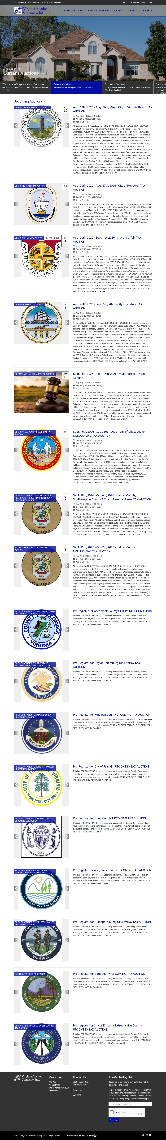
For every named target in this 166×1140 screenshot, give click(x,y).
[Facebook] (139, 1135)
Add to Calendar (82, 122)
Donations (53, 1091)
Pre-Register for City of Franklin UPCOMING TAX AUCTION (111, 766)
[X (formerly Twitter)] (143, 1135)
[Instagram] (147, 1135)
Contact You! (147, 2)
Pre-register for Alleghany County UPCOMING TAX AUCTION (112, 870)
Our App (118, 10)
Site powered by (71, 1135)
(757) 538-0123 (133, 2)
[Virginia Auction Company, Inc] (31, 10)
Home (123, 2)
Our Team (147, 10)
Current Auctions (72, 10)
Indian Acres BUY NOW (98, 10)
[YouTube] (150, 1135)
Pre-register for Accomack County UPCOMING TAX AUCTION (112, 611)
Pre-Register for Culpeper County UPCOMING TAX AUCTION (112, 922)
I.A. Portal (132, 10)
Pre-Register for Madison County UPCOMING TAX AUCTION (111, 714)
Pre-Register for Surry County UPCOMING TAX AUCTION (109, 818)
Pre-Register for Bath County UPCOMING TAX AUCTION (109, 973)
